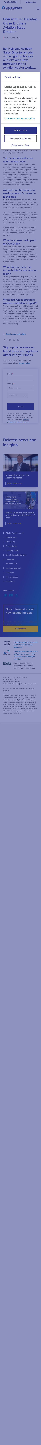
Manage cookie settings (20, 145)
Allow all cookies (20, 130)
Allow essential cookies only (20, 139)
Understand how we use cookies (19, 118)
